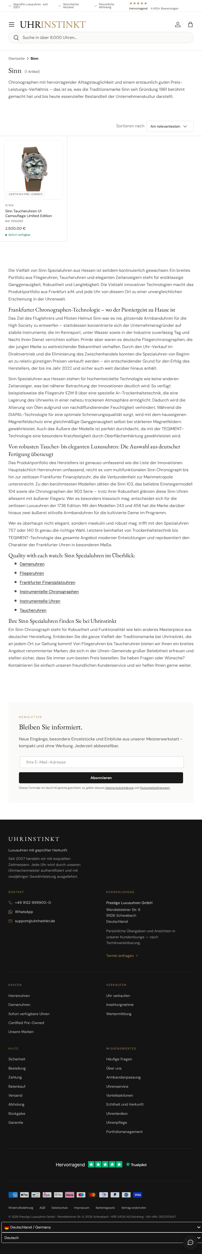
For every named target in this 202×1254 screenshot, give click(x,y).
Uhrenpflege (116, 1122)
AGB (42, 1208)
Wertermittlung (119, 1013)
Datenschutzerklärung (119, 788)
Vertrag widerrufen (133, 1208)
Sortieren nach (130, 126)
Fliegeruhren (32, 573)
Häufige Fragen (119, 1059)
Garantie (15, 1122)
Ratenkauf (17, 1086)
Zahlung (15, 1077)
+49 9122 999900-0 (33, 902)
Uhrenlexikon (117, 1113)
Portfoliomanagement (124, 1131)
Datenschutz (60, 1208)
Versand (15, 1095)
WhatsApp (24, 911)
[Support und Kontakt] (190, 1242)
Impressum (81, 1208)
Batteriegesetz (105, 1208)
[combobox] (101, 37)
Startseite (16, 58)
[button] (190, 24)
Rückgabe (16, 1113)
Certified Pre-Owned (26, 1022)
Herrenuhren (19, 995)
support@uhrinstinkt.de (35, 921)
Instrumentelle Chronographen (49, 591)
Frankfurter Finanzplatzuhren (47, 582)
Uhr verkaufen (118, 995)
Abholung (16, 1104)
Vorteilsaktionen (119, 1095)
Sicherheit (16, 1059)
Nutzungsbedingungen (155, 788)
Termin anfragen (120, 955)
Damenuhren (32, 564)
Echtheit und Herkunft (125, 1104)
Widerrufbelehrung (20, 1208)
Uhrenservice (117, 1086)
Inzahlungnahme (120, 1004)
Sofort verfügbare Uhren (28, 1013)
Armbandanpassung (123, 1077)
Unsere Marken (21, 1031)
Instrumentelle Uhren (40, 601)
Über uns (114, 1068)
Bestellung (17, 1068)
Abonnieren (101, 777)
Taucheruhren (33, 610)
